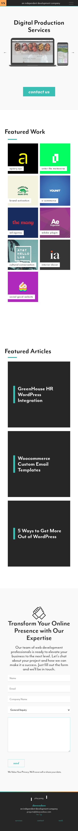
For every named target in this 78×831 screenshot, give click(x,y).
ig (41, 814)
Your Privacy (23, 772)
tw (37, 814)
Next (73, 52)
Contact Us (39, 91)
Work (61, 820)
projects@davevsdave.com (39, 811)
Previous (5, 52)
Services (18, 820)
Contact (40, 820)
